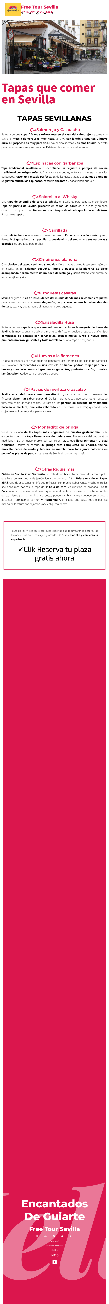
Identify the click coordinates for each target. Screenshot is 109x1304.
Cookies (54, 1250)
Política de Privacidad (54, 1245)
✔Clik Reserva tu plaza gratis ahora (54, 554)
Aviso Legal (54, 1241)
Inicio (54, 1255)
